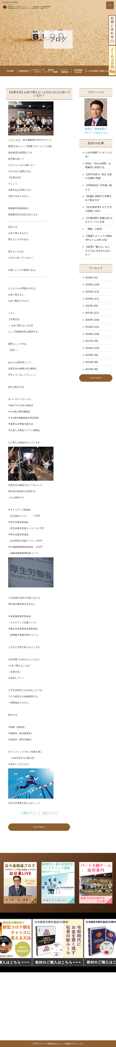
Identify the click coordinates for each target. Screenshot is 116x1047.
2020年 (89, 320)
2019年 (89, 327)
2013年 (89, 369)
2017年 (89, 341)
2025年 (89, 284)
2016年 (89, 348)
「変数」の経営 (93, 229)
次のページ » (48, 813)
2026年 (89, 277)
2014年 (89, 362)
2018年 (89, 334)
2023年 (89, 299)
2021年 (89, 313)
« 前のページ (29, 813)
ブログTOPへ (39, 827)
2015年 (89, 355)
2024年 (89, 291)
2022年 (89, 305)
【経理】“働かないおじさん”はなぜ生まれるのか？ (97, 250)
